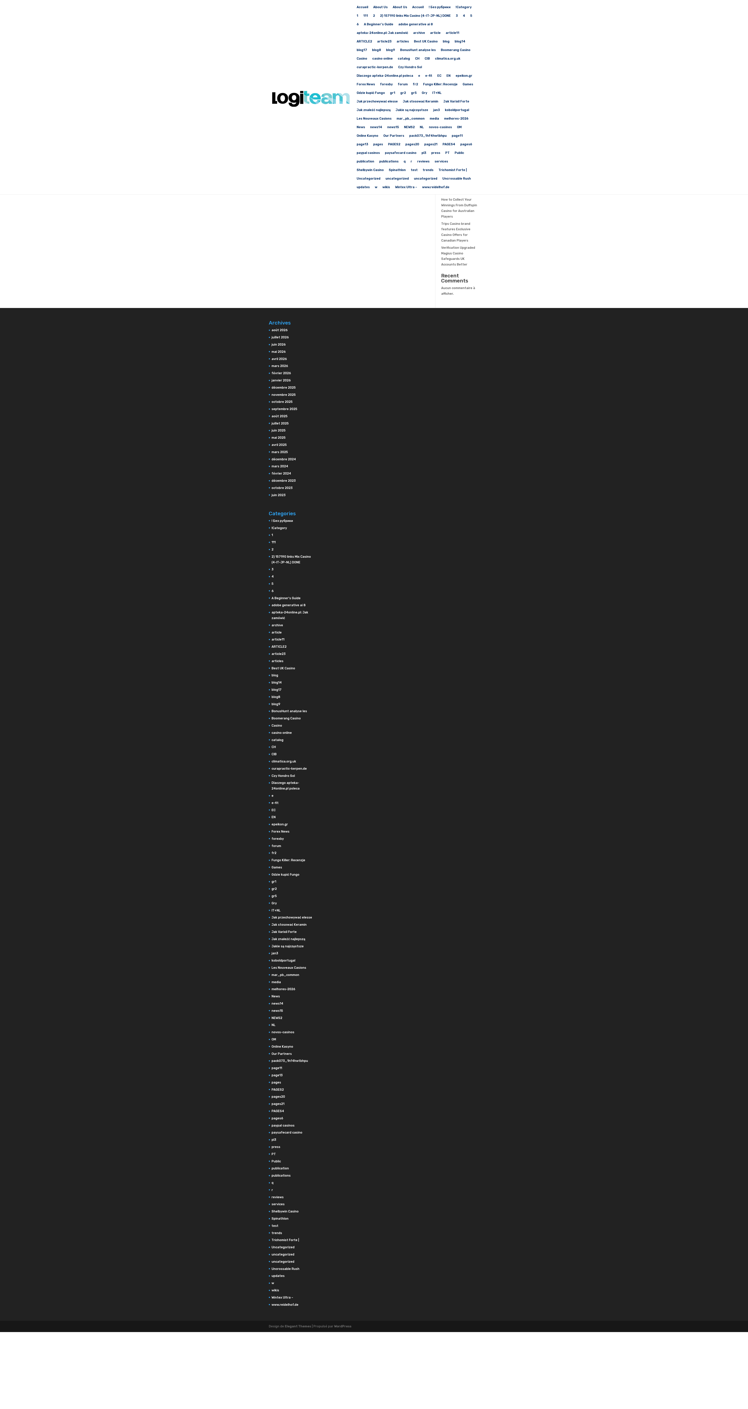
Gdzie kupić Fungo (371, 93)
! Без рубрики (440, 7)
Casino (362, 58)
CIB (427, 58)
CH (417, 58)
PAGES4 (449, 144)
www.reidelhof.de (435, 187)
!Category (464, 7)
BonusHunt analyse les (418, 50)
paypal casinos (368, 153)
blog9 (390, 50)
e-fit (428, 76)
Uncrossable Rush (456, 178)
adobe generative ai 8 (415, 24)
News (361, 127)
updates (363, 187)
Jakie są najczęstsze (412, 110)
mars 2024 (280, 466)
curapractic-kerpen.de (375, 67)
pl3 (424, 153)
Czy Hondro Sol (410, 67)
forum (403, 84)
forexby (386, 84)
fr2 (415, 84)
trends (428, 170)
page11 (457, 136)
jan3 (436, 110)
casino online (382, 58)
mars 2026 (280, 366)
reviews (423, 161)
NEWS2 (409, 127)
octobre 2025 (282, 402)
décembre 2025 (284, 387)
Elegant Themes (298, 1326)
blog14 (460, 41)
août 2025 (280, 416)
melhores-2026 (456, 118)
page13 (362, 144)
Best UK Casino (426, 41)
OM (459, 127)
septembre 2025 (284, 409)
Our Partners (393, 136)
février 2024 (281, 473)
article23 (384, 41)
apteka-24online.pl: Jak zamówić (382, 33)
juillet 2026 (280, 337)
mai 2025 (279, 437)
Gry (424, 93)
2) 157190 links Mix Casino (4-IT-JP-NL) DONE (415, 16)
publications (389, 161)
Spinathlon (397, 170)
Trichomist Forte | (452, 170)
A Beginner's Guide (378, 24)
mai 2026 (279, 352)
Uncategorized (368, 178)
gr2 (403, 93)
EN (448, 76)
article (435, 33)
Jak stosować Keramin (420, 101)
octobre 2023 (282, 488)
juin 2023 (279, 495)
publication (365, 161)
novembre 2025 (284, 395)
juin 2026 (279, 344)
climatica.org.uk (447, 58)
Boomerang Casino (455, 50)
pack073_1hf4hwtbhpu (428, 136)
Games (468, 84)
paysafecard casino (400, 153)
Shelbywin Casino (370, 170)
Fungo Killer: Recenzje (440, 84)
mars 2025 (280, 452)
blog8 (376, 50)
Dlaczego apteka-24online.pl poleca (385, 76)
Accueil (362, 7)
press (435, 153)
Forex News (366, 84)
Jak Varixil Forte (456, 101)
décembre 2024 (284, 459)
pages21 (431, 144)
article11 (452, 33)
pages (378, 144)
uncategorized (397, 178)
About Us (380, 7)
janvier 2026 (281, 380)
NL (422, 127)
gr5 (414, 93)
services (441, 161)
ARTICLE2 (364, 41)
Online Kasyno (367, 136)
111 (365, 16)
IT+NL (437, 93)
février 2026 (281, 373)
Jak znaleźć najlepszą (374, 110)
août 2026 (280, 330)
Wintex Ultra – (406, 187)
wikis (386, 187)
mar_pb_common (411, 118)
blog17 (362, 50)
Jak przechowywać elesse (377, 101)
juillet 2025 (280, 423)
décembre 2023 (284, 481)
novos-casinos (440, 127)
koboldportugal (457, 110)
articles (403, 41)
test (414, 170)
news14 (376, 127)
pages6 (466, 144)
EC (439, 76)
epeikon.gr (464, 76)
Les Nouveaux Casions (374, 118)
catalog (404, 58)
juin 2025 (279, 430)
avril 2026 (279, 359)
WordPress (342, 1326)
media (434, 118)
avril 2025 (279, 445)
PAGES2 (394, 144)
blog (446, 41)
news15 (393, 127)
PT (447, 153)
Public (459, 153)
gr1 (392, 93)
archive (419, 33)
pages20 (412, 144)
